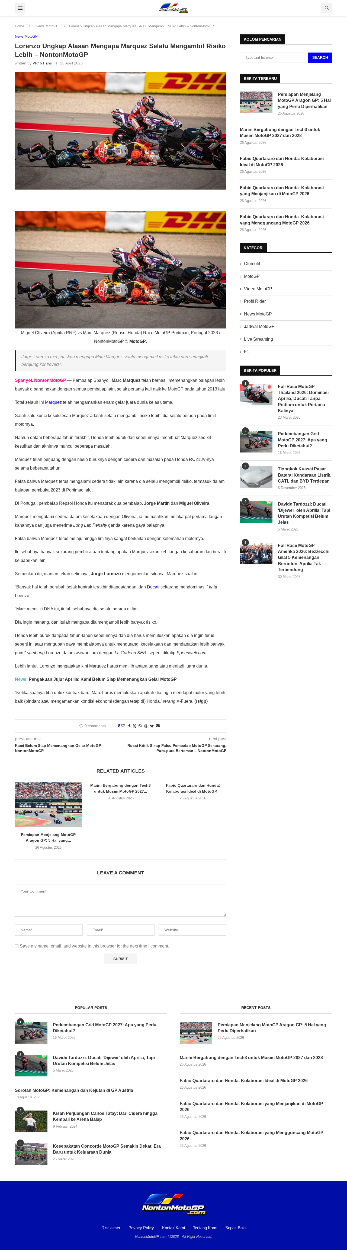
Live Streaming (258, 339)
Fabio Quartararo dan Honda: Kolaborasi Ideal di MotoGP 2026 (282, 161)
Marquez (53, 402)
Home (19, 26)
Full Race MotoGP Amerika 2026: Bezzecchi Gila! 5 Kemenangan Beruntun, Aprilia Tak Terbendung (303, 557)
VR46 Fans (42, 63)
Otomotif (252, 263)
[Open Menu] (20, 8)
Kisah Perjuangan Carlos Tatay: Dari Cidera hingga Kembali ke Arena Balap (105, 1116)
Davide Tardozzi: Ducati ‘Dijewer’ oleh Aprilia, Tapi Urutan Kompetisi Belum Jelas (304, 513)
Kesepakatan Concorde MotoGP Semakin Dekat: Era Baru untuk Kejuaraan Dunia (107, 1149)
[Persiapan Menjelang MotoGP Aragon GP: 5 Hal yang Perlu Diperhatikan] (48, 804)
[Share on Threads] (146, 726)
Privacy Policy (141, 1227)
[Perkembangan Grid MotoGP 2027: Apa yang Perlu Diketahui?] (256, 442)
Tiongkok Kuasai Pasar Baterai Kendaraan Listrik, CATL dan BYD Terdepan (304, 475)
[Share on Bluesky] (152, 726)
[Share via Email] (158, 726)
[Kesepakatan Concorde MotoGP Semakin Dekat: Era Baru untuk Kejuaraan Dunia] (31, 1154)
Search (320, 57)
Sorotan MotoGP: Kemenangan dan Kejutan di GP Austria (74, 1090)
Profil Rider (255, 301)
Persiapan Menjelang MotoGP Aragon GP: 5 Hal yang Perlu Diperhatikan (304, 100)
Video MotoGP (258, 289)
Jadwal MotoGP (259, 326)
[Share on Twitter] (134, 726)
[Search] (326, 8)
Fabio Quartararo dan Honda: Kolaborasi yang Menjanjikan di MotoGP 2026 (282, 190)
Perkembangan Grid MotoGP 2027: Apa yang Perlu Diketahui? (302, 439)
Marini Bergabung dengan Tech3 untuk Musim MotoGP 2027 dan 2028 (280, 132)
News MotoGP (47, 26)
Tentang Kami (205, 1227)
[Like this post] (123, 726)
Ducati (153, 587)
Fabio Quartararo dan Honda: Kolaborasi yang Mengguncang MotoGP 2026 (282, 219)
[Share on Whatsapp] (140, 726)
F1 (246, 351)
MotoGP (252, 276)
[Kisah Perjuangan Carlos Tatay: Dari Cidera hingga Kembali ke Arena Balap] (31, 1121)
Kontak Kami (173, 1227)
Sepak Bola (235, 1227)
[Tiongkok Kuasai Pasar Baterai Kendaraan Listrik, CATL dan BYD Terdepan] (256, 477)
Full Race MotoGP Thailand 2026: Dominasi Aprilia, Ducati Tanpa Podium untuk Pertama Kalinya (303, 398)
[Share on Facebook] (129, 726)
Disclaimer (110, 1227)
